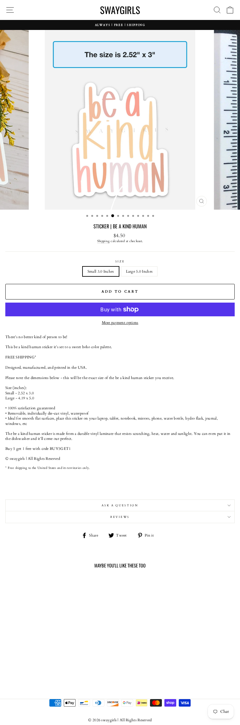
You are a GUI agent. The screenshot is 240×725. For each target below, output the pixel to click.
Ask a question (120, 505)
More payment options (120, 322)
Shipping (103, 241)
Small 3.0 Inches (101, 271)
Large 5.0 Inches (139, 271)
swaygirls (120, 10)
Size (120, 261)
